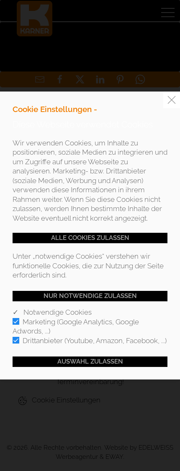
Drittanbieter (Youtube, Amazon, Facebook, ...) (95, 340)
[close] (171, 100)
